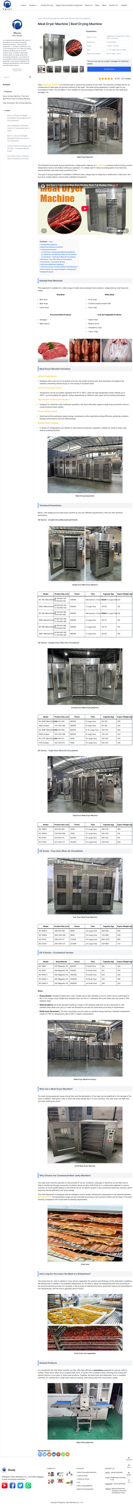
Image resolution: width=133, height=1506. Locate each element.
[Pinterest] (58, 1454)
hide (50, 242)
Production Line (47, 5)
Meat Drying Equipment (51, 18)
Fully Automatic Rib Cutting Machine (17, 103)
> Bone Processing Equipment (86, 1472)
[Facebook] (40, 1454)
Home (23, 5)
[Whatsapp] (63, 1454)
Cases (97, 5)
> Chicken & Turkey (82, 1479)
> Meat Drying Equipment (84, 1489)
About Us (88, 5)
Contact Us (113, 5)
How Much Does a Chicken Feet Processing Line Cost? (18, 157)
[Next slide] (80, 47)
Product (32, 5)
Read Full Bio (17, 70)
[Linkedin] (54, 1454)
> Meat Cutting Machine (84, 1486)
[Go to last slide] (41, 47)
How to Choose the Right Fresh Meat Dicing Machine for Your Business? (19, 118)
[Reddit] (49, 1454)
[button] (49, 69)
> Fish (78, 1482)
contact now (109, 69)
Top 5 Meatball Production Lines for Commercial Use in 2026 (18, 128)
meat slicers (98, 1370)
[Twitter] (45, 1454)
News (104, 5)
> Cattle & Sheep (82, 1476)
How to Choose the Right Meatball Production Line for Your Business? (18, 138)
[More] (67, 1454)
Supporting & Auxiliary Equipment (69, 5)
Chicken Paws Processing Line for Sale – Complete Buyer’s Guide (19, 148)
